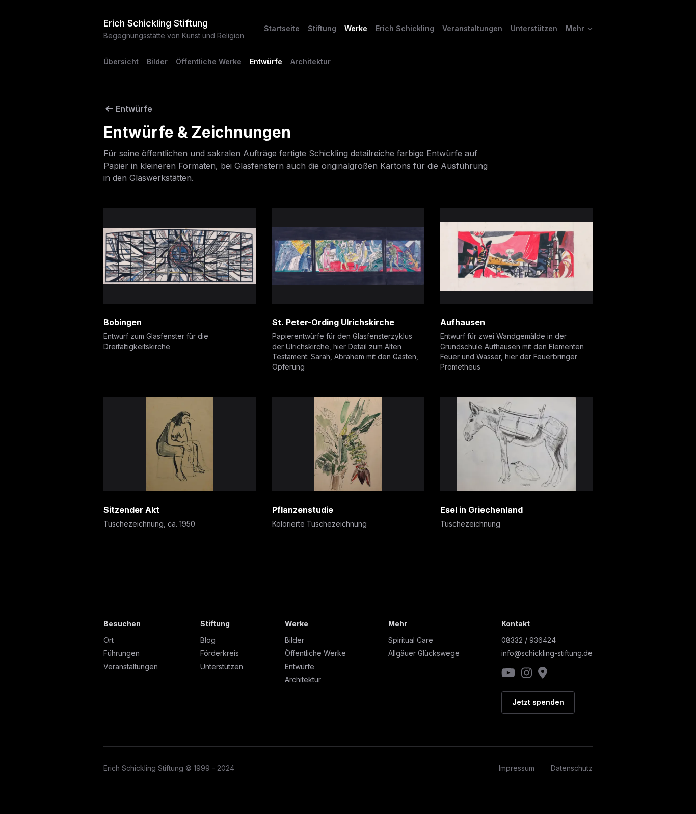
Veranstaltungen (472, 28)
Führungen (121, 653)
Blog (208, 640)
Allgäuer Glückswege (424, 653)
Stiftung (322, 28)
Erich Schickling (405, 28)
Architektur (310, 61)
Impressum (516, 768)
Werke (355, 28)
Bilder (157, 61)
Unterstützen (534, 28)
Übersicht (121, 61)
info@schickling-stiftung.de (547, 653)
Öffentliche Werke (209, 61)
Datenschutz (572, 768)
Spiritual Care (410, 640)
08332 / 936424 (528, 640)
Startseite (282, 28)
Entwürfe (266, 61)
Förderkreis (219, 653)
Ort (108, 640)
